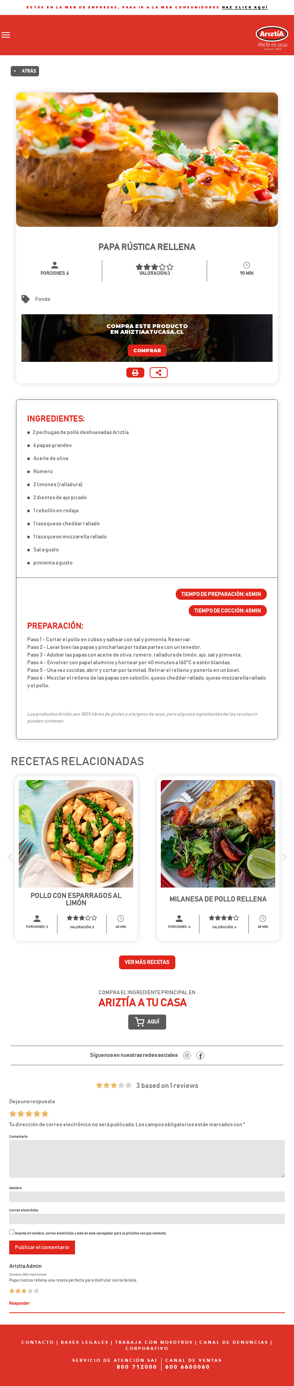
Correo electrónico (23, 1210)
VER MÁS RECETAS (147, 962)
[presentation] (10, 856)
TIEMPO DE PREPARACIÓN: (221, 594)
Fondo (43, 299)
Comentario (18, 1136)
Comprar (147, 350)
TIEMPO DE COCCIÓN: (227, 611)
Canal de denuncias (233, 1343)
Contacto (37, 1343)
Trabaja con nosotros (154, 1343)
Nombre (15, 1188)
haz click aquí (245, 7)
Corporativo (147, 1348)
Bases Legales (85, 1343)
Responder (19, 1303)
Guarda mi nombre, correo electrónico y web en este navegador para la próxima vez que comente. (91, 1233)
